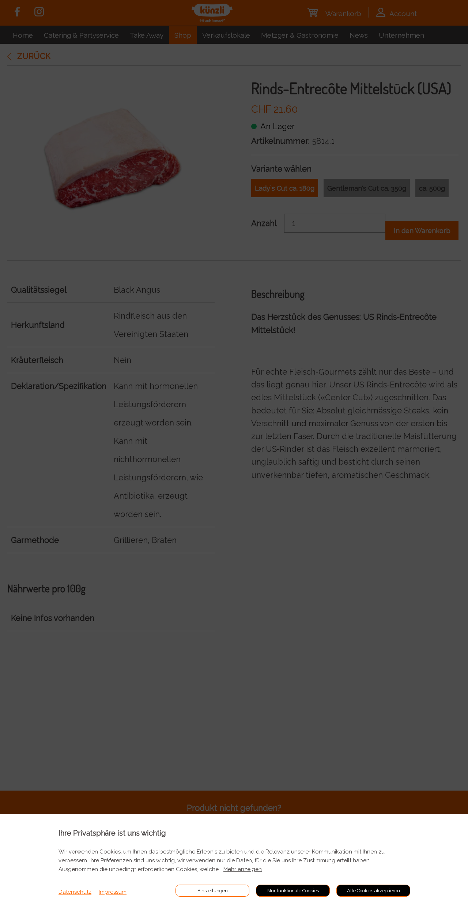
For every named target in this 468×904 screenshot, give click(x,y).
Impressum (113, 892)
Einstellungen (212, 890)
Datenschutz (74, 892)
